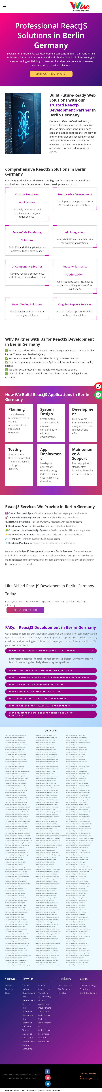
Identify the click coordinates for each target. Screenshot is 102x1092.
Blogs (7, 993)
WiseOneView (64, 989)
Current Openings (88, 985)
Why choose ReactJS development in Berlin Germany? (43, 651)
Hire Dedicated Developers (27, 1011)
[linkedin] (48, 1084)
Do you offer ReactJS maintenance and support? (40, 706)
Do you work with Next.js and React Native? (37, 684)
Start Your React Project (51, 73)
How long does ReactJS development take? (37, 692)
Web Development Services (28, 1000)
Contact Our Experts (25, 610)
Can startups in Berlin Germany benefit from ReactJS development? (42, 714)
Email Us (9, 989)
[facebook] (47, 1071)
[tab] (51, 651)
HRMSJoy (62, 993)
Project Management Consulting (44, 989)
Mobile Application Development (44, 1004)
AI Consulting (44, 996)
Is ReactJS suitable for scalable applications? (39, 699)
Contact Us (10, 985)
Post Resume (86, 989)
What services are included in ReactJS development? (43, 670)
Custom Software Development (28, 989)
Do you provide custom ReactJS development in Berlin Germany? (50, 677)
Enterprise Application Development (28, 1037)
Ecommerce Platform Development (44, 1037)
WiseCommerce (65, 985)
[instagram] (48, 1078)
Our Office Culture (88, 993)
